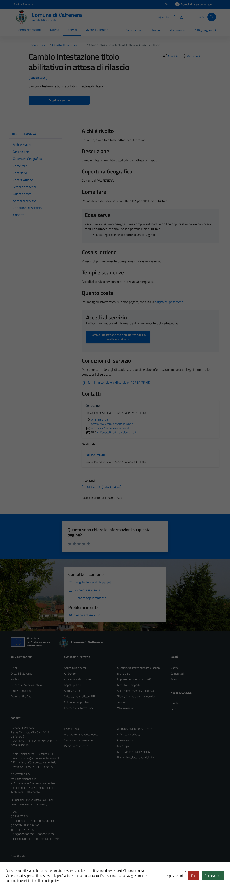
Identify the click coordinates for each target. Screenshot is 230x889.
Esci (193, 875)
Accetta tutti (213, 875)
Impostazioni (174, 875)
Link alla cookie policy (44, 880)
